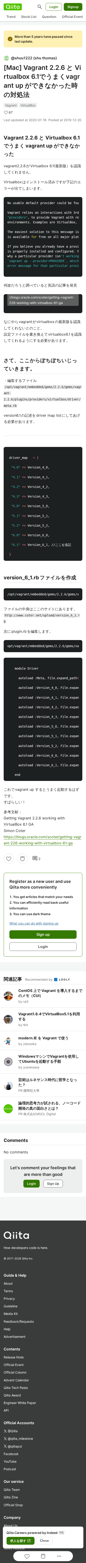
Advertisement (14, 1337)
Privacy (9, 1298)
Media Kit (11, 1314)
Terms (8, 1291)
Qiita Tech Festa (16, 1388)
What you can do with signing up (33, 923)
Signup (73, 7)
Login (53, 7)
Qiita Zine (11, 1497)
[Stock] (22, 859)
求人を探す (20, 1540)
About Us (10, 1525)
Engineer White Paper (20, 1403)
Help (7, 1329)
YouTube (10, 1461)
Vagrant (11, 105)
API (6, 1410)
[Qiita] (13, 6)
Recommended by (39, 979)
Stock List (28, 17)
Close (44, 1540)
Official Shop (13, 1505)
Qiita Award (12, 1395)
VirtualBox (28, 105)
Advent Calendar (16, 1380)
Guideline (10, 1306)
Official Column (15, 1372)
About (8, 1283)
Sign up (43, 934)
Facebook (11, 1454)
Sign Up (53, 1183)
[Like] (9, 859)
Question (49, 17)
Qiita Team (12, 1490)
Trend (11, 17)
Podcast (10, 1469)
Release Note (14, 1357)
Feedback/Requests (19, 1321)
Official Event (72, 17)
